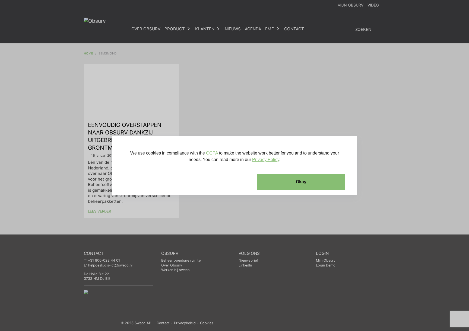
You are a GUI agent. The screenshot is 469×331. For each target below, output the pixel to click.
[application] (234, 165)
